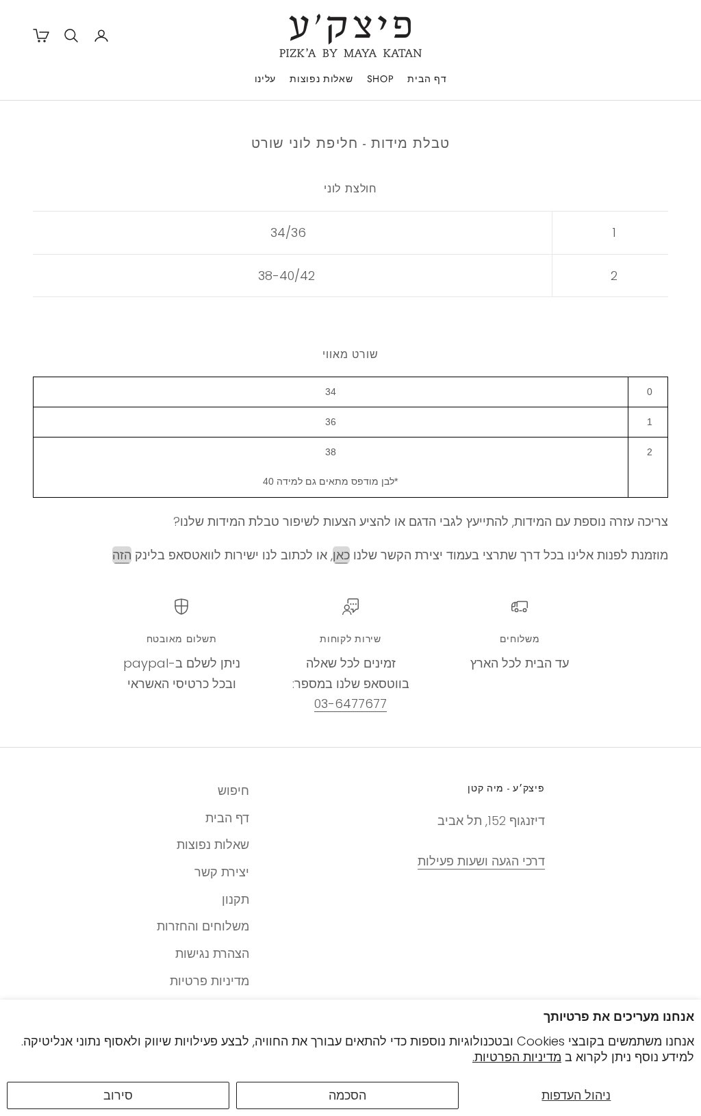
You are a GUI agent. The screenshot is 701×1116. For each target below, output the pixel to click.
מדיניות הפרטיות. (516, 1056)
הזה (121, 554)
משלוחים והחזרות (203, 926)
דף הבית (426, 79)
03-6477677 (350, 703)
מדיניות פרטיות (209, 980)
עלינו (266, 79)
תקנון (235, 899)
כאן (341, 554)
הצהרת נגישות (212, 953)
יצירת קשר (221, 871)
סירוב (118, 1095)
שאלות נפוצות (321, 79)
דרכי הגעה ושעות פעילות (481, 861)
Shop (380, 79)
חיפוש (233, 790)
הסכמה (347, 1095)
